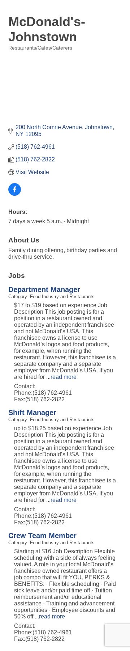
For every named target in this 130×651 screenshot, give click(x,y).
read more (64, 377)
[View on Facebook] (14, 194)
